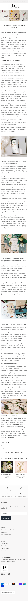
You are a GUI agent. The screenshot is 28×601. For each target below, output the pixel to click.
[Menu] (1, 6)
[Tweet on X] (4, 442)
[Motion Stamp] (14, 6)
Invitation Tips (8, 445)
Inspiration (3, 527)
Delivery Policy (5, 548)
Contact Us (4, 532)
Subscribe (6, 518)
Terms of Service (5, 546)
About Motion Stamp (6, 534)
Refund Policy (4, 550)
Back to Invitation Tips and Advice (14, 452)
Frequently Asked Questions (8, 529)
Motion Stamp (15, 424)
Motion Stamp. (11, 437)
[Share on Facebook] (6, 442)
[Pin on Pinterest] (8, 442)
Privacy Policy (4, 543)
